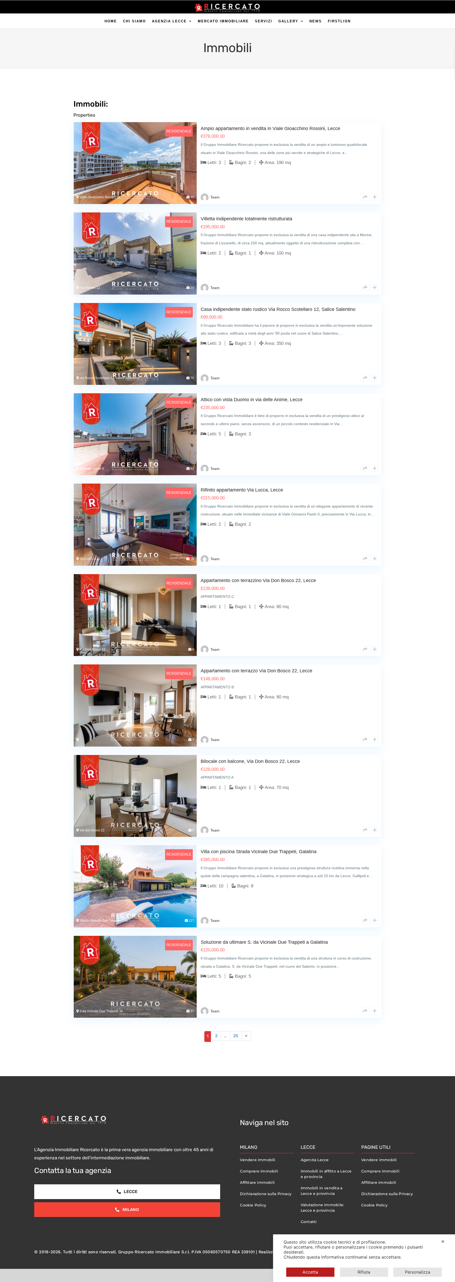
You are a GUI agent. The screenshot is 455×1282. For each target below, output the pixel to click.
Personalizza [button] (417, 1272)
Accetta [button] (310, 1272)
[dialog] (364, 1258)
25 (235, 1035)
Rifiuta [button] (364, 1272)
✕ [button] (442, 1241)
